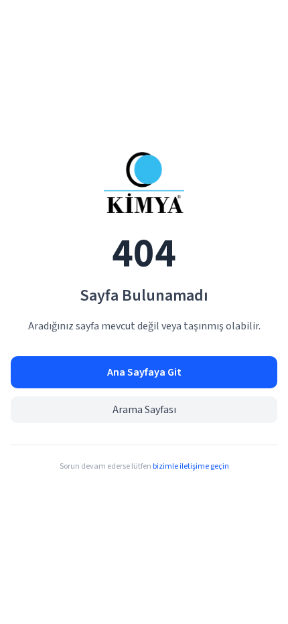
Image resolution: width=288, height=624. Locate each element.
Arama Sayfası (144, 409)
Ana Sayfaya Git (144, 372)
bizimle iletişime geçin (191, 466)
